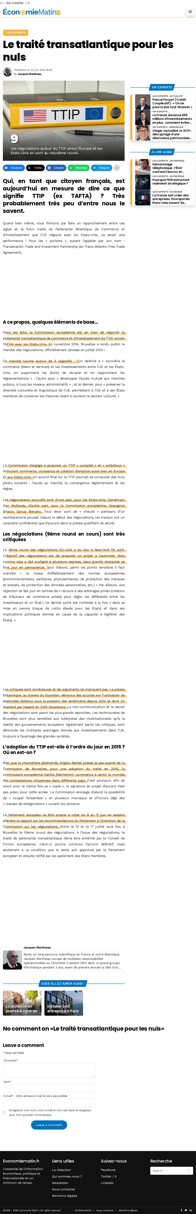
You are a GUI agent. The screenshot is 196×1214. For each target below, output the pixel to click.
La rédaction (61, 1170)
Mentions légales (64, 1196)
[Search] (188, 1170)
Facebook (108, 1170)
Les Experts (15, 32)
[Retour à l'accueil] (90, 11)
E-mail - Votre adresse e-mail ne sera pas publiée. (36, 1095)
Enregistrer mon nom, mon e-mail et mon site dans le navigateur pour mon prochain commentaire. (50, 1112)
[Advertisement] (64, 287)
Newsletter (60, 1183)
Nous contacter (63, 1189)
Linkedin (107, 1183)
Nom (7, 1081)
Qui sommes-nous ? (67, 1176)
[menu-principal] (190, 12)
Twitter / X (109, 1176)
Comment (11, 1060)
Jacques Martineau (37, 947)
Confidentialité (83, 1210)
